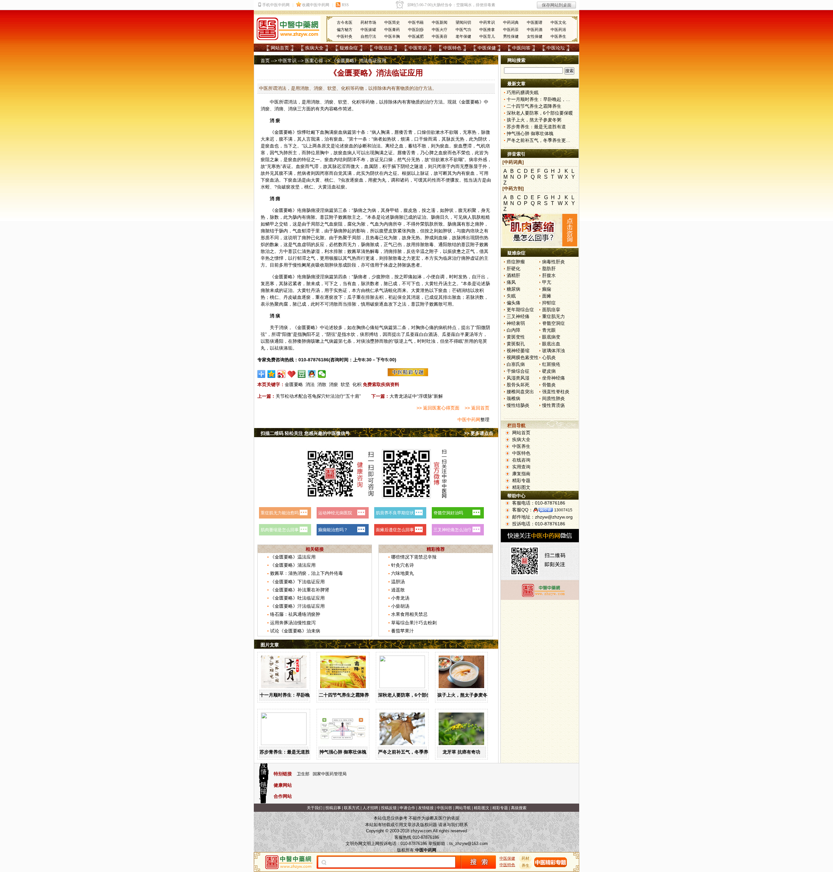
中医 (274, 101)
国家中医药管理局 (330, 773)
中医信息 (383, 47)
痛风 (511, 282)
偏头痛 (513, 302)
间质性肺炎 (553, 398)
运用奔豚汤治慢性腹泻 (293, 622)
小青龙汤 (400, 598)
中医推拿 (487, 29)
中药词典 (511, 22)
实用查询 (521, 466)
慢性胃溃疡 (553, 405)
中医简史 (392, 22)
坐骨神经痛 (553, 378)
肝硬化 (513, 268)
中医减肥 (416, 36)
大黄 (315, 180)
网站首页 (280, 47)
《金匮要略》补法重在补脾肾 (299, 589)
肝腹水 (549, 275)
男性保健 (511, 36)
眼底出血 (551, 343)
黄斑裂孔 (516, 343)
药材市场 (368, 22)
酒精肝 (513, 275)
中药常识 (487, 22)
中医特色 (452, 47)
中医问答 (521, 47)
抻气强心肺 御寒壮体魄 (343, 751)
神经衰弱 (516, 323)
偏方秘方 (344, 29)
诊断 (362, 145)
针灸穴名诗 (402, 565)
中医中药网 (468, 419)
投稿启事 (333, 808)
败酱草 (354, 251)
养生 (525, 865)
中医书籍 (416, 22)
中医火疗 (439, 29)
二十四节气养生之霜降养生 (346, 695)
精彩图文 (521, 487)
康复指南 (521, 473)
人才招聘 (370, 808)
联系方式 (352, 808)
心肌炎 (549, 357)
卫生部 (303, 773)
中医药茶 (511, 29)
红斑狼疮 (551, 364)
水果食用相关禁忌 (409, 614)
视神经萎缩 (518, 350)
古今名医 (344, 22)
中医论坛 (556, 47)
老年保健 (463, 36)
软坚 (345, 384)
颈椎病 (513, 398)
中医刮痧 (416, 29)
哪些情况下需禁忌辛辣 (414, 557)
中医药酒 (534, 29)
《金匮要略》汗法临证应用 (297, 606)
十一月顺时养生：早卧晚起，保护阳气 (298, 695)
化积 (357, 384)
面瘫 (546, 295)
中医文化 (558, 22)
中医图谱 (534, 22)
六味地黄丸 (402, 573)
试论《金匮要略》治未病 (295, 630)
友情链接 (426, 808)
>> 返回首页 (477, 407)
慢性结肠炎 (518, 405)
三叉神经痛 (518, 316)
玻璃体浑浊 (553, 350)
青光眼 (549, 330)
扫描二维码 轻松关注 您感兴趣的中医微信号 (305, 433)
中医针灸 (344, 36)
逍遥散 (398, 589)
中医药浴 (558, 29)
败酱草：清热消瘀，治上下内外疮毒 (306, 573)
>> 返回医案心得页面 (437, 407)
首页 (265, 60)
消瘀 (333, 384)
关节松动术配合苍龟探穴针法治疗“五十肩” (318, 396)
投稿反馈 (389, 808)
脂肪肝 (549, 268)
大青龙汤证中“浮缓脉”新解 (416, 396)
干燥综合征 (518, 371)
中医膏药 (392, 29)
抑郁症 (549, 302)
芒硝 (456, 290)
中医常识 (418, 47)
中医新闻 (439, 22)
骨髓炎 (549, 384)
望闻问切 (463, 22)
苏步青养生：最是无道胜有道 (289, 751)
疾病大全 (314, 47)
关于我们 (314, 808)
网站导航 (463, 808)
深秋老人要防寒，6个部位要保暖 (411, 695)
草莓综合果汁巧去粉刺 (414, 622)
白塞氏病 (516, 364)
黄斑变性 (516, 336)
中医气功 (463, 29)
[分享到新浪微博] (282, 374)
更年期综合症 (520, 309)
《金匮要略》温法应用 (293, 557)
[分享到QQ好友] (312, 374)
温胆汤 (398, 581)
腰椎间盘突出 (520, 391)
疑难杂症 (349, 47)
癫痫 (546, 289)
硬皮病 (549, 371)
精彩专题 (521, 480)
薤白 (419, 334)
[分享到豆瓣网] (302, 374)
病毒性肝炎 (553, 261)
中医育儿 (487, 36)
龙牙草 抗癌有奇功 (461, 751)
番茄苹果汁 (402, 630)
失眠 (511, 295)
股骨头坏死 (518, 384)
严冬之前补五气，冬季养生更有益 (412, 751)
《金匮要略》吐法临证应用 (297, 598)
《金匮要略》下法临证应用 (297, 581)
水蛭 (265, 186)
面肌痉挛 (551, 309)
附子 (333, 217)
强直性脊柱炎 (555, 391)
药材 (525, 858)
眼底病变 (551, 336)
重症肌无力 (553, 316)
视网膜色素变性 (523, 357)
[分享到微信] (322, 374)
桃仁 (329, 180)
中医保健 (487, 47)
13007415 (563, 510)
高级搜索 (518, 808)
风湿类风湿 (518, 378)
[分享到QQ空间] (271, 374)
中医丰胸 (392, 36)
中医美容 (439, 36)
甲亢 (546, 282)
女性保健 (534, 36)
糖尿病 (513, 289)
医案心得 (314, 60)
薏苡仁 (295, 251)
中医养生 (558, 36)
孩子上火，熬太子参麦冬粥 (464, 695)
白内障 (513, 330)
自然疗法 (368, 36)
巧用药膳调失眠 (523, 92)
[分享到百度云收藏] (292, 374)
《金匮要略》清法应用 (293, 565)
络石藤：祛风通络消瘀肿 (295, 614)
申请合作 (407, 808)
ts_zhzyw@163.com (468, 843)
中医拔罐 (368, 29)
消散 (321, 384)
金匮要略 (470, 101)
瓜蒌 (410, 334)
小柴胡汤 (400, 606)
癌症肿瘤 (516, 261)
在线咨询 (521, 460)
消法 (310, 384)
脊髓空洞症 (553, 323)
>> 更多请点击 (478, 433)
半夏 (464, 334)
